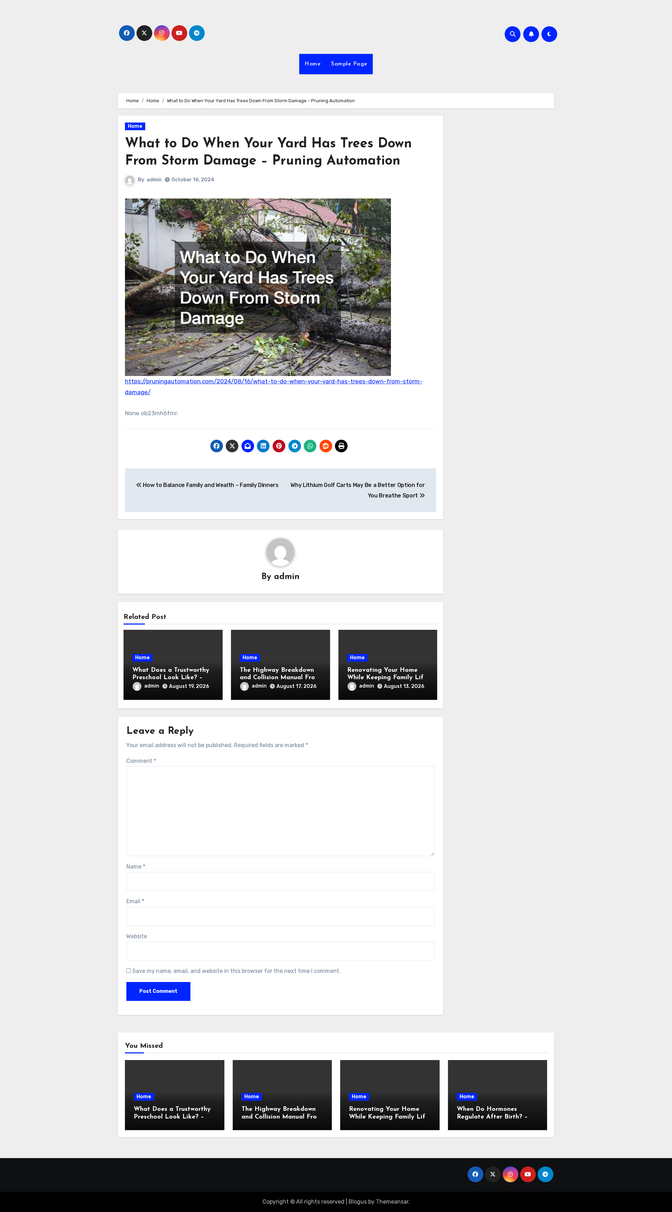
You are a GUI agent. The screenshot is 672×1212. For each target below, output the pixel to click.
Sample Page (349, 64)
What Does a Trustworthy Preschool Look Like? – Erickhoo (170, 678)
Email (135, 901)
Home (312, 64)
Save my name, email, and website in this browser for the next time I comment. (236, 971)
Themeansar (392, 1201)
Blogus (358, 1201)
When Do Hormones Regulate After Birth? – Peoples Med (492, 1117)
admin (154, 180)
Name (135, 866)
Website (136, 936)
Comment (141, 761)
